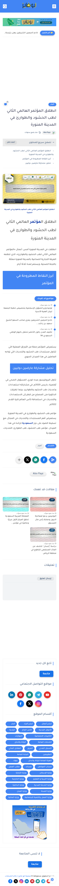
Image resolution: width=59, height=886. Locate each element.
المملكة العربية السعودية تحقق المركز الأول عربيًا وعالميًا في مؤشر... (17, 519)
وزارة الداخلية (18, 785)
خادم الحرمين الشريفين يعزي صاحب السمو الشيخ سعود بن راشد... (29, 322)
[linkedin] (11, 694)
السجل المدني (45, 748)
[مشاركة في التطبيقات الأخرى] (19, 459)
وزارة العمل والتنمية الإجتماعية (38, 797)
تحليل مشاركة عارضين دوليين (38, 163)
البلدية (12, 730)
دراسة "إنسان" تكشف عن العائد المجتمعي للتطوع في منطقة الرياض (43, 550)
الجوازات (18, 736)
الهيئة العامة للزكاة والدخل (40, 761)
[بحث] (5, 6)
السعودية (27, 423)
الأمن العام (27, 730)
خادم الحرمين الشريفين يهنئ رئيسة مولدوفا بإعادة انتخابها (21, 33)
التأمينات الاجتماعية (43, 736)
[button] (43, 459)
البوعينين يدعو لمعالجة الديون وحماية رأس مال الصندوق (45, 519)
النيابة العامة (22, 755)
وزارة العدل (22, 791)
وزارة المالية (13, 797)
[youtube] (47, 694)
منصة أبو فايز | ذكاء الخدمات (18, 876)
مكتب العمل (14, 767)
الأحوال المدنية (45, 730)
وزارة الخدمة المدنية (43, 785)
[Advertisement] (29, 71)
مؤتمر (35, 222)
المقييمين (47, 755)
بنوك (15, 761)
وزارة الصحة (46, 791)
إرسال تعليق (45, 579)
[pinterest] (20, 694)
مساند (29, 767)
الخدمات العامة (45, 742)
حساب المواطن (45, 767)
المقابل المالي (15, 748)
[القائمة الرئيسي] (54, 6)
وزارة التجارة (21, 773)
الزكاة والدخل (20, 742)
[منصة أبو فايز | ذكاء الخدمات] (29, 6)
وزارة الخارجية (18, 779)
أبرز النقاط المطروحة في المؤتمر (37, 159)
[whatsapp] (29, 694)
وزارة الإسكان (46, 773)
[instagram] (38, 703)
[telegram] (38, 694)
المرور (30, 748)
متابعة (46, 674)
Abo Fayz (46, 133)
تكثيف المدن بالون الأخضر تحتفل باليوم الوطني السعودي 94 (31, 334)
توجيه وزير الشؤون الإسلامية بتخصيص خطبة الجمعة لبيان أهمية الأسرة (28, 310)
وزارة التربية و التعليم (42, 779)
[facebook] (20, 703)
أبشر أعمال (47, 724)
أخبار (52, 104)
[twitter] (29, 703)
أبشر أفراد (28, 724)
